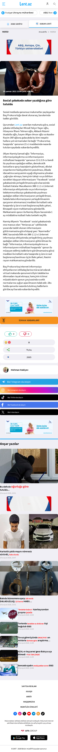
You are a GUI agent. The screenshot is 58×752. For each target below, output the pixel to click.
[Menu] (3, 4)
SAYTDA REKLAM (29, 686)
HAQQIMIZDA (29, 701)
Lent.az (18, 124)
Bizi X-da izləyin (13, 412)
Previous (3, 13)
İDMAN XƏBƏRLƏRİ (29, 320)
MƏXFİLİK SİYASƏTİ (29, 707)
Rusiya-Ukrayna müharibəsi (19, 13)
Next (55, 13)
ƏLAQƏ (29, 691)
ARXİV (29, 696)
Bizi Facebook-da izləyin (17, 405)
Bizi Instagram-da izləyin (17, 390)
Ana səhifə (43, 32)
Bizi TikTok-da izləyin (15, 397)
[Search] (54, 4)
